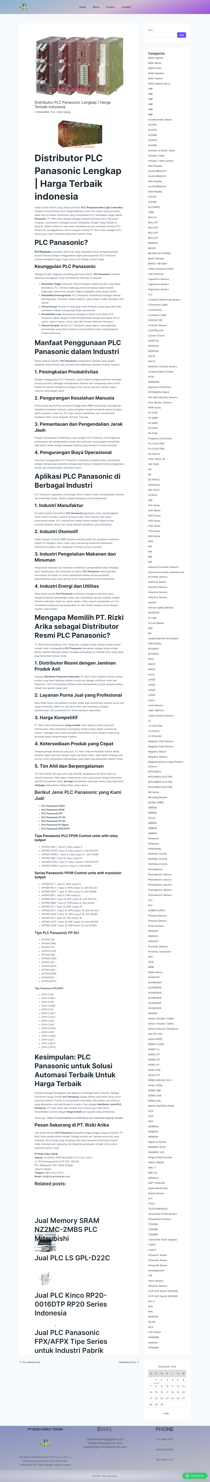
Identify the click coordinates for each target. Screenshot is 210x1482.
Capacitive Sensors (158, 279)
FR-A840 (153, 423)
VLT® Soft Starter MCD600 (163, 1296)
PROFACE (153, 931)
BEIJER (152, 248)
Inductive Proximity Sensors (163, 567)
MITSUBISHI (154, 771)
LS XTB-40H (154, 736)
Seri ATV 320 (155, 1033)
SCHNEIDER (154, 982)
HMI (150, 500)
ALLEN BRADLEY (157, 171)
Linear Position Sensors (160, 715)
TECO (151, 1203)
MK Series (153, 792)
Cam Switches (156, 273)
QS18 (151, 961)
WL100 (151, 1321)
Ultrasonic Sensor (157, 1255)
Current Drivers (156, 335)
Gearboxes (154, 484)
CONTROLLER (155, 330)
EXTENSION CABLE (158, 392)
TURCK (152, 1244)
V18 (150, 1275)
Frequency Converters (160, 438)
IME (150, 556)
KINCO (151, 664)
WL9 (150, 1327)
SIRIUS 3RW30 (156, 1162)
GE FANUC (154, 479)
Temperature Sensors (159, 1219)
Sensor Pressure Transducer (163, 1028)
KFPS (151, 659)
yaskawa (153, 1342)
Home (82, 7)
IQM (150, 628)
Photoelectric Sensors (160, 874)
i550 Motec (154, 510)
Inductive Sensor (157, 581)
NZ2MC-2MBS (156, 802)
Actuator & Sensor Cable (161, 150)
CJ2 (150, 294)
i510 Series (154, 505)
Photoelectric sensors (160, 879)
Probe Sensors (156, 925)
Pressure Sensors (157, 915)
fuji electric (154, 453)
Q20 (150, 956)
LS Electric (154, 731)
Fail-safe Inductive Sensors (162, 397)
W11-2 (151, 1301)
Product (110, 7)
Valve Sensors (155, 1280)
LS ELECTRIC (155, 725)
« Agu (166, 1413)
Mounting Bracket (157, 797)
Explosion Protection (159, 387)
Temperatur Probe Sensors (162, 1213)
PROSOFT (153, 941)
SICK (150, 1111)
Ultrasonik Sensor (157, 1265)
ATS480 (152, 201)
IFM (150, 546)
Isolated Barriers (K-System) (163, 638)
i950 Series (154, 536)
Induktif (152, 602)
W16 (150, 1311)
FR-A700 (153, 412)
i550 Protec (154, 515)
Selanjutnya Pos (129, 1362)
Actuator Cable (156, 155)
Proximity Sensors (158, 946)
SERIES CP (154, 1054)
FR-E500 (153, 428)
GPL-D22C (154, 489)
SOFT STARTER (156, 1183)
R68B (151, 967)
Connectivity (155, 309)
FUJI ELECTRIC (156, 443)
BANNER (152, 243)
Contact (126, 7)
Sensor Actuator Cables (161, 1018)
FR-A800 (153, 417)
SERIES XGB (154, 1095)
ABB (150, 88)
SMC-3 (152, 1167)
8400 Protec (155, 68)
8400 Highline (155, 57)
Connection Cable (158, 304)
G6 (149, 469)
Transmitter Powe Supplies (162, 1239)
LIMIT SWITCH (156, 710)
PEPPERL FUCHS (157, 853)
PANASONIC (42, 112)
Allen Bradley (155, 165)
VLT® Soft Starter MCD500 (163, 1291)
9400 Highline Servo (159, 83)
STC (150, 1198)
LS (149, 720)
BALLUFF (153, 222)
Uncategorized (156, 1270)
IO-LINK (152, 617)
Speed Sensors (156, 1193)
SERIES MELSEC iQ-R (159, 1080)
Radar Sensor (155, 972)
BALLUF (152, 217)
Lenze (151, 674)
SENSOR (152, 1013)
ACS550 (152, 140)
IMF (150, 561)
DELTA (151, 356)
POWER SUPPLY (157, 910)
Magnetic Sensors (157, 756)
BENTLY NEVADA (157, 263)
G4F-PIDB (153, 464)
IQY (150, 633)
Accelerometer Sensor (160, 119)
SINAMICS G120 (156, 1147)
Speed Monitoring (157, 1188)
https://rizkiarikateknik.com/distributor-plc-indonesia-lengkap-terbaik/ (85, 1117)
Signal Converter (157, 1141)
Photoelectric (155, 869)
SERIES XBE (154, 1090)
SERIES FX (153, 1064)
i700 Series (154, 525)
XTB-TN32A (154, 1332)
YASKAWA (153, 1337)
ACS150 (152, 124)
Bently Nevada (156, 258)
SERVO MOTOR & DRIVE (161, 1105)
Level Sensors (155, 705)
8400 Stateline (156, 73)
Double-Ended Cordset (160, 371)
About (96, 7)
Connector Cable (157, 315)
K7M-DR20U (155, 643)
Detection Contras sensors (162, 366)
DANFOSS (153, 340)
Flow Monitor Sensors (160, 402)
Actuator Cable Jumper (160, 160)
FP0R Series (154, 407)
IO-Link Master (156, 623)
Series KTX (154, 1075)
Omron (151, 817)
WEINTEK (153, 1316)
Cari (150, 30)
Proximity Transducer (159, 951)
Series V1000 (155, 1085)
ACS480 (152, 135)
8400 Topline (155, 78)
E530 (151, 376)
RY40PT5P (154, 977)
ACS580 (152, 145)
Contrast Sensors (157, 325)
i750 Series (154, 531)
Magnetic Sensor (157, 751)
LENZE (151, 679)
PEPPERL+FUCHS (157, 859)
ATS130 (152, 196)
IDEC (151, 541)
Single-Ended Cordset (160, 1157)
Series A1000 (155, 1039)
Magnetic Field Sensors (160, 741)
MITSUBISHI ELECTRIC (160, 776)
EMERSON (153, 381)
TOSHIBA (153, 1224)
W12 (150, 1306)
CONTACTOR (155, 320)
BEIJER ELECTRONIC (159, 253)
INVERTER (153, 612)
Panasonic (153, 838)
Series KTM (154, 1069)
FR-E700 (152, 433)
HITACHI (152, 495)
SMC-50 (152, 1172)
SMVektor (153, 1177)
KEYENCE (153, 648)
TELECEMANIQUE (158, 1208)
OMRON (152, 807)
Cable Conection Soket (160, 268)
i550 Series (154, 520)
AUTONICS (154, 207)
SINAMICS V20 (156, 1152)
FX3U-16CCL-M (156, 459)
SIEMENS (153, 1126)
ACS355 (152, 129)
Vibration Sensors (157, 1285)
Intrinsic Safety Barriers (160, 607)
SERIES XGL (154, 1100)
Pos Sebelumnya (30, 1362)
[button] (194, 1476)
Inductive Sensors (157, 587)
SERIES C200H (156, 1044)
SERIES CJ (154, 1049)
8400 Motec (154, 63)
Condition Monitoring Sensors (164, 299)
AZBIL (151, 212)
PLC (53, 112)
